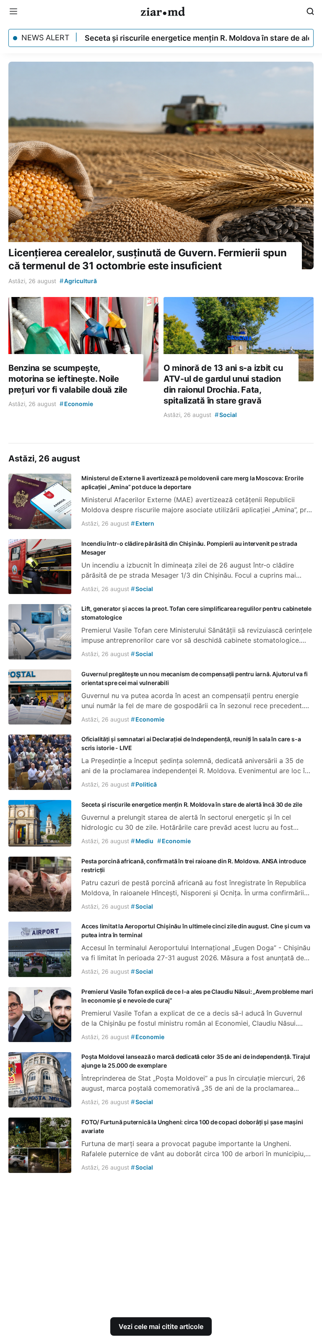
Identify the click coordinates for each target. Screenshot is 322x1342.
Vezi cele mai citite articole (161, 1326)
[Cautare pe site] (310, 11)
